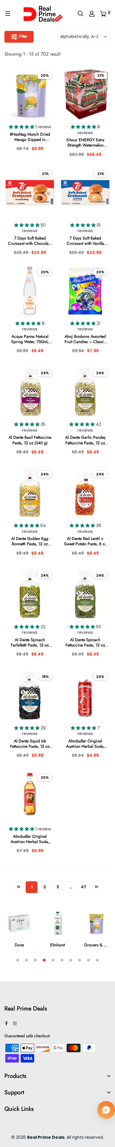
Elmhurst (57, 945)
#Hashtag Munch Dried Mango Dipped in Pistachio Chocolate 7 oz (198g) (30, 137)
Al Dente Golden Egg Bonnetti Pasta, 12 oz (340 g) (29, 541)
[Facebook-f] (6, 1023)
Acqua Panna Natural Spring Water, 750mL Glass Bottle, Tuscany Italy (30, 339)
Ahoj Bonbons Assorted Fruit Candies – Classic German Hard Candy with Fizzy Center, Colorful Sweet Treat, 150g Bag (85, 339)
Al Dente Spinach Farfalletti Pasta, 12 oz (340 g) (30, 642)
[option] (19, 933)
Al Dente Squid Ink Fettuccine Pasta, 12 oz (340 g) (30, 743)
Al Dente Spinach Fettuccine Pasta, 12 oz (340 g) (85, 642)
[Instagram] (14, 1023)
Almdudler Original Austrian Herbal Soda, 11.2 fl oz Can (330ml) (85, 743)
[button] (22, 127)
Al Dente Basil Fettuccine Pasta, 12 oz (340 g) (30, 440)
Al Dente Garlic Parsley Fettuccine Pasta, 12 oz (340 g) (85, 440)
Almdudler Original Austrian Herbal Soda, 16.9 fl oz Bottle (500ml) (30, 839)
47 (83, 887)
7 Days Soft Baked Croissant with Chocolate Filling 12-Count (30, 240)
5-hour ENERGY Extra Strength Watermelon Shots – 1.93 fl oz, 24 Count (85, 142)
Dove (19, 945)
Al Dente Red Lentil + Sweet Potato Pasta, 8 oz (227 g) (85, 541)
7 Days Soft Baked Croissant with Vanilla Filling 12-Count (85, 240)
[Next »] (96, 887)
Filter (22, 36)
